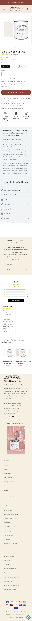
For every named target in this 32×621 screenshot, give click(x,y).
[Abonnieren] (26, 269)
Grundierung (7, 531)
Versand (8, 59)
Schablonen (7, 548)
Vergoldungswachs (9, 581)
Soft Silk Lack (8, 510)
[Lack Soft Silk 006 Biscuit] (21, 353)
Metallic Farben (8, 535)
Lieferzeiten (7, 469)
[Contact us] (28, 617)
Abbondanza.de (11, 611)
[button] (4, 9)
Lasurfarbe (7, 564)
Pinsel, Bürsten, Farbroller (11, 585)
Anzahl (3, 70)
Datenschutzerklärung (22, 611)
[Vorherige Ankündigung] (3, 2)
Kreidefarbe (7, 506)
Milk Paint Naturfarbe (10, 518)
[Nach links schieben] (12, 48)
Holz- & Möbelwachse (10, 527)
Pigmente (6, 573)
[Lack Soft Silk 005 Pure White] (8, 353)
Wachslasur (7, 539)
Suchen (6, 502)
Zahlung (6, 490)
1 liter (15, 66)
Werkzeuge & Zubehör (10, 589)
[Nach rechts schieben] (20, 48)
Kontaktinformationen (18, 614)
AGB (27, 614)
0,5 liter (5, 66)
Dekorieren (7, 560)
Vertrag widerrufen (9, 482)
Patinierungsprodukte (10, 568)
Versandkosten (8, 473)
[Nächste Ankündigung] (29, 2)
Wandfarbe (7, 522)
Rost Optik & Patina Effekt (11, 577)
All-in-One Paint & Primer (11, 514)
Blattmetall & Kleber (10, 552)
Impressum (8, 614)
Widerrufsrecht (8, 477)
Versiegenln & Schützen (10, 543)
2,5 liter (23, 66)
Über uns (6, 486)
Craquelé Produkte (9, 556)
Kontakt (6, 465)
